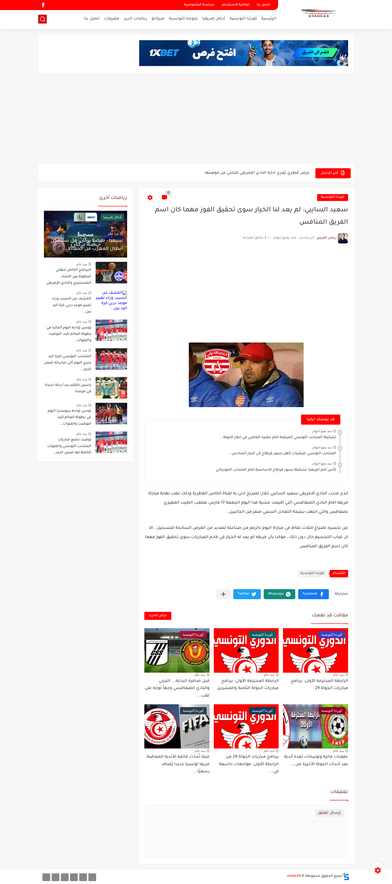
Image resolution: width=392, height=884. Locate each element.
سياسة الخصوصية (199, 5)
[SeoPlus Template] (346, 876)
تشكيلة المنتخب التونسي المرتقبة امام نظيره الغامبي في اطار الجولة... (278, 438)
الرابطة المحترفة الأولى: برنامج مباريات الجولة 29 (319, 685)
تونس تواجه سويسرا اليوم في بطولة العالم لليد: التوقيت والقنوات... (69, 417)
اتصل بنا (263, 5)
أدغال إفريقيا (213, 19)
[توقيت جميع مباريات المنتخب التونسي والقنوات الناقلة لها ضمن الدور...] (111, 442)
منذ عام (338, 675)
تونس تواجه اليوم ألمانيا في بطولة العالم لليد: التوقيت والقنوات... (68, 334)
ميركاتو (158, 19)
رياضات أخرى (135, 19)
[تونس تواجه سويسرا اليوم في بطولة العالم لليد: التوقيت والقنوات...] (111, 413)
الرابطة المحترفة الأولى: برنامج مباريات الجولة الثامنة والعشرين (248, 685)
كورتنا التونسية (243, 19)
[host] (46, 877)
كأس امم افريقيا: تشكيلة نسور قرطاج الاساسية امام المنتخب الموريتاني (276, 470)
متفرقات (111, 19)
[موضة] (74, 877)
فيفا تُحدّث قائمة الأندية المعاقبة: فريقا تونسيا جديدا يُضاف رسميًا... (177, 764)
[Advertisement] (196, 120)
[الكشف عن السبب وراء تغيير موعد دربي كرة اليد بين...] (111, 301)
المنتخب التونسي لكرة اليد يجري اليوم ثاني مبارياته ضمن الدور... (67, 363)
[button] (313, 594)
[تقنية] (83, 877)
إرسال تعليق (329, 813)
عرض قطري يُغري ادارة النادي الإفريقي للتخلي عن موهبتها (257, 173)
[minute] (65, 877)
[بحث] (42, 19)
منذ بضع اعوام (322, 431)
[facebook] (43, 5)
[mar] (92, 877)
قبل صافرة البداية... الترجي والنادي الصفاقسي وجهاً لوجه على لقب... (177, 688)
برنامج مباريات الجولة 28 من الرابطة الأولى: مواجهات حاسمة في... (249, 764)
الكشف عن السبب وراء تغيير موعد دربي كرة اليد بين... (71, 305)
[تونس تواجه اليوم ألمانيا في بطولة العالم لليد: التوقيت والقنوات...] (111, 330)
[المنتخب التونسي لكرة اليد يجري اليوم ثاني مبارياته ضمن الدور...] (111, 359)
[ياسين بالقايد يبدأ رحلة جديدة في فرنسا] (111, 388)
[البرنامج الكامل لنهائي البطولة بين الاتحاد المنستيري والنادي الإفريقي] (111, 272)
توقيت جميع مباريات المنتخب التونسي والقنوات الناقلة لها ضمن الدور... (69, 446)
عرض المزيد (158, 616)
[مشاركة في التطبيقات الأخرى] (223, 594)
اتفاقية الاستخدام (235, 5)
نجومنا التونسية (183, 19)
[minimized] (55, 877)
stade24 (294, 876)
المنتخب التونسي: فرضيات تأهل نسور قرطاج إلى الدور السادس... (282, 454)
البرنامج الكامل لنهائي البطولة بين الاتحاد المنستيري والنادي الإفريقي (68, 276)
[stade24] (317, 14)
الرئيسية (268, 19)
